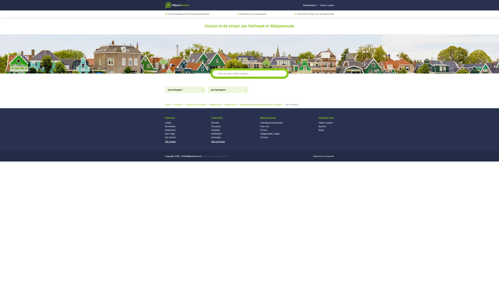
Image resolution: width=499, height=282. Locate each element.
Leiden (168, 122)
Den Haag (170, 133)
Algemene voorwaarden (323, 156)
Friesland (178, 104)
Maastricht (170, 130)
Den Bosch (170, 137)
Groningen (216, 137)
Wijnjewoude (216, 104)
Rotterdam (170, 126)
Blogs (321, 130)
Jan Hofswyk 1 (175, 90)
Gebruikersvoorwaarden (271, 122)
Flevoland (216, 126)
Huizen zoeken (327, 5)
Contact (264, 137)
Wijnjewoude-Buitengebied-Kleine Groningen (261, 104)
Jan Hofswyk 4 (218, 90)
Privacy (263, 130)
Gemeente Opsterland (196, 104)
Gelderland (216, 133)
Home (168, 104)
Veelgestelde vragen (270, 133)
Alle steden (170, 141)
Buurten (322, 126)
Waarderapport (310, 5)
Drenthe (215, 122)
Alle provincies (218, 141)
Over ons (264, 126)
